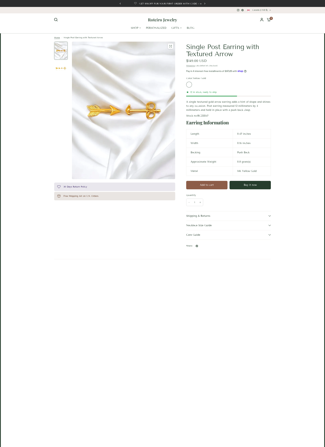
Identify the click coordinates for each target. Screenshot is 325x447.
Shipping (190, 65)
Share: (189, 246)
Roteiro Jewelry (162, 20)
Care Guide (193, 234)
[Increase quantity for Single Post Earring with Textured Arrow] (200, 202)
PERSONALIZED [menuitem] (156, 27)
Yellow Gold (189, 84)
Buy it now (250, 184)
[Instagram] (238, 10)
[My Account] (261, 19)
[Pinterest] (242, 10)
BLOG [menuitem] (190, 27)
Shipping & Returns (198, 215)
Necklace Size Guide (199, 225)
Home (57, 37)
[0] (268, 19)
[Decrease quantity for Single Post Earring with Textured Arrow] (189, 202)
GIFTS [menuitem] (175, 27)
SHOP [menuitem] (134, 27)
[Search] (56, 19)
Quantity (191, 195)
